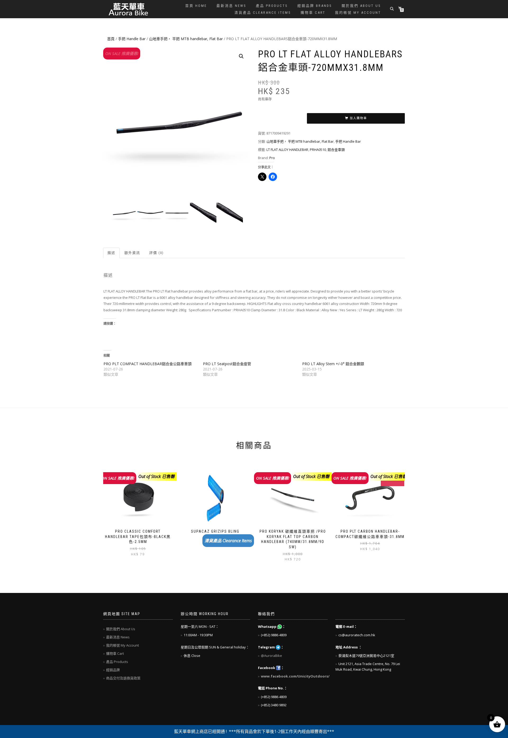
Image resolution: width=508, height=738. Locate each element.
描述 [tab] (111, 253)
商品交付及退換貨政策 (123, 678)
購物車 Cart (313, 13)
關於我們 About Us (361, 6)
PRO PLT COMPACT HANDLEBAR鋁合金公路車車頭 (147, 363)
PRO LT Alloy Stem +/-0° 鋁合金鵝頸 (333, 363)
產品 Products (272, 6)
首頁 (111, 38)
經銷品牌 (113, 669)
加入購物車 (358, 118)
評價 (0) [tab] (156, 253)
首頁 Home (196, 6)
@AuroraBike (271, 655)
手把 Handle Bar (132, 38)
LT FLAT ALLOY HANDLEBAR (287, 149)
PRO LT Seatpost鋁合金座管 (227, 363)
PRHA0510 (318, 149)
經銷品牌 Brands (314, 6)
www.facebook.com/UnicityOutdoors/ (295, 676)
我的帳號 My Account (358, 13)
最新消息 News (231, 6)
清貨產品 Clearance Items (262, 13)
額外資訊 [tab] (132, 253)
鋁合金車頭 (336, 149)
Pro (272, 157)
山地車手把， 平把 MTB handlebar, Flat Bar (186, 38)
